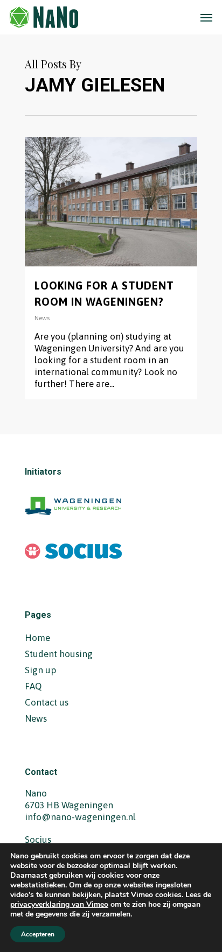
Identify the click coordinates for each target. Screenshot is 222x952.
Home (37, 637)
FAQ (33, 686)
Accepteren (37, 934)
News (42, 318)
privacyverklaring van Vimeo (59, 904)
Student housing (59, 653)
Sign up (40, 670)
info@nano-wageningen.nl (80, 817)
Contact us (46, 702)
